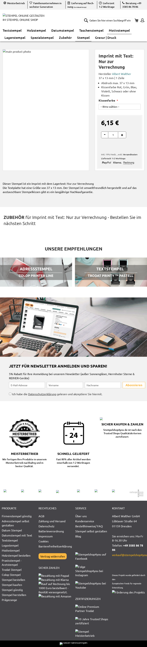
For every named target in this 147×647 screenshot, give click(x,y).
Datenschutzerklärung (42, 394)
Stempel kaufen (12, 584)
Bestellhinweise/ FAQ (89, 526)
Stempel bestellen (13, 579)
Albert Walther (121, 73)
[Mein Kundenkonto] (141, 20)
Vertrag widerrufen (52, 556)
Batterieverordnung (51, 531)
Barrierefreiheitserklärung (55, 546)
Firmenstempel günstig (17, 516)
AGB (41, 516)
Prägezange (9, 600)
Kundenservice (84, 521)
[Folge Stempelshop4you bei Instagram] (91, 575)
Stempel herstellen (14, 594)
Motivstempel (11, 550)
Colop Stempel (11, 574)
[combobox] (107, 20)
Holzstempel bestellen (16, 555)
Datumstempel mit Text (17, 535)
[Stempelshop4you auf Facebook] (91, 558)
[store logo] (25, 20)
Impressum (46, 536)
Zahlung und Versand (52, 521)
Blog (78, 536)
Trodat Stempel (12, 569)
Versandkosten (130, 154)
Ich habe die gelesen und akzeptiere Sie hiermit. (57, 394)
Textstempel (10, 540)
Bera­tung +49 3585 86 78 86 (131, 4)
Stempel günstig (12, 589)
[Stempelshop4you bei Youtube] (91, 587)
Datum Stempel (12, 530)
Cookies (44, 541)
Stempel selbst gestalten (91, 531)
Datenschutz (46, 526)
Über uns (81, 516)
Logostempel (10, 545)
